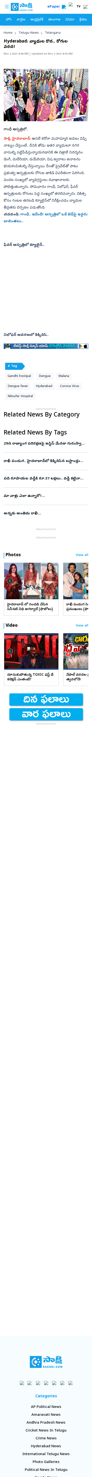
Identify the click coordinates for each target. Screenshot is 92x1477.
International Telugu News (46, 1454)
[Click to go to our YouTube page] (54, 1383)
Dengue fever (18, 386)
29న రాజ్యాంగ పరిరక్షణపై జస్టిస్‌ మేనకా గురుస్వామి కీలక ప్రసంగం (46, 443)
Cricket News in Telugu (46, 1430)
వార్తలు (21, 20)
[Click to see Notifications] (85, 7)
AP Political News (46, 1407)
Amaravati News (46, 1415)
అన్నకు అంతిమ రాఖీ (45, 513)
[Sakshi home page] (46, 1362)
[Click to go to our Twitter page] (38, 1383)
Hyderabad (44, 386)
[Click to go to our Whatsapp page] (30, 1383)
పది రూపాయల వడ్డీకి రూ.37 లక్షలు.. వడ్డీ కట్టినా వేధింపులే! (42, 478)
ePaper (54, 7)
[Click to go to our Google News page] (70, 1383)
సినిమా (70, 20)
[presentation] (10, 580)
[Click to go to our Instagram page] (46, 1383)
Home (8, 33)
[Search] (64, 7)
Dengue (45, 376)
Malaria (63, 376)
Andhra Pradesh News (46, 1422)
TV (78, 7)
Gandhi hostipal (19, 376)
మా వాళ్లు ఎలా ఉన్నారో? (42, 496)
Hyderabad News (46, 1446)
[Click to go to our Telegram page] (62, 1383)
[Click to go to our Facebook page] (22, 1383)
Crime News (46, 1438)
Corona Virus (69, 386)
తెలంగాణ (54, 20)
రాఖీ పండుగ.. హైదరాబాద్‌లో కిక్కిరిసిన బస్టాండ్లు (44, 461)
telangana (53, 33)
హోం (9, 20)
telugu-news (29, 33)
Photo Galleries (46, 1462)
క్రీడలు (83, 20)
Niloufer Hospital (20, 396)
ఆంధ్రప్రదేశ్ (36, 20)
